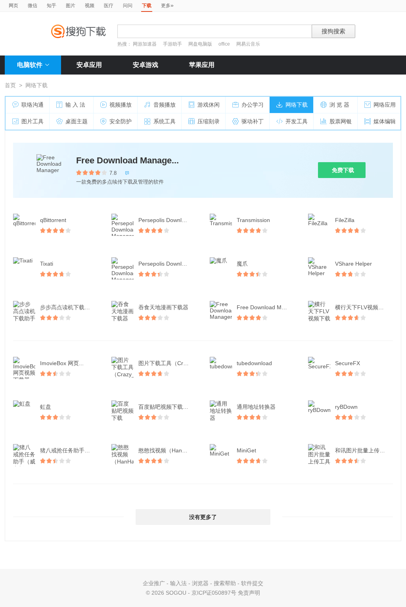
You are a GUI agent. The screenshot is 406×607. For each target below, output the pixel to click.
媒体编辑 (384, 121)
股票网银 (340, 121)
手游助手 (173, 44)
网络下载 (296, 104)
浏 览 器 (339, 104)
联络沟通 (32, 104)
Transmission (253, 220)
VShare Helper (353, 263)
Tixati (46, 263)
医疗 (108, 5)
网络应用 (384, 104)
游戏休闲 (208, 104)
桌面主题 (76, 121)
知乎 (51, 5)
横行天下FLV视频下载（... (365, 307)
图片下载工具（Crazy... (167, 363)
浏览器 (200, 583)
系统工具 (164, 121)
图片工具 (32, 121)
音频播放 (164, 104)
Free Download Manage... (127, 160)
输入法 (178, 583)
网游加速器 (145, 44)
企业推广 (154, 583)
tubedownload (254, 363)
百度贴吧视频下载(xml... (168, 407)
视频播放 (120, 104)
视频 (89, 5)
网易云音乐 (248, 44)
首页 (10, 85)
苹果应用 (201, 64)
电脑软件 (29, 64)
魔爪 (242, 263)
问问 (127, 5)
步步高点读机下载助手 (68, 307)
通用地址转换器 (256, 407)
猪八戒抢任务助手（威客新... (70, 450)
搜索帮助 (225, 583)
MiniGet (246, 450)
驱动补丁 (252, 121)
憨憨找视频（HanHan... (167, 450)
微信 (32, 5)
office (224, 44)
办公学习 (252, 104)
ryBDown (346, 407)
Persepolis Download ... (167, 220)
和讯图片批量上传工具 (363, 450)
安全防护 (120, 121)
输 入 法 (75, 104)
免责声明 (249, 593)
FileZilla (344, 220)
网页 (13, 5)
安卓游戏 (145, 64)
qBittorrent (53, 220)
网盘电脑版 (200, 44)
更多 (167, 5)
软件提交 (252, 583)
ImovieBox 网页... (62, 363)
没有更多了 (203, 517)
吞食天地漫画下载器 (163, 307)
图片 (70, 5)
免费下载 (343, 170)
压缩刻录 (208, 121)
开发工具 (296, 121)
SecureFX (347, 363)
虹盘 (45, 407)
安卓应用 (89, 64)
